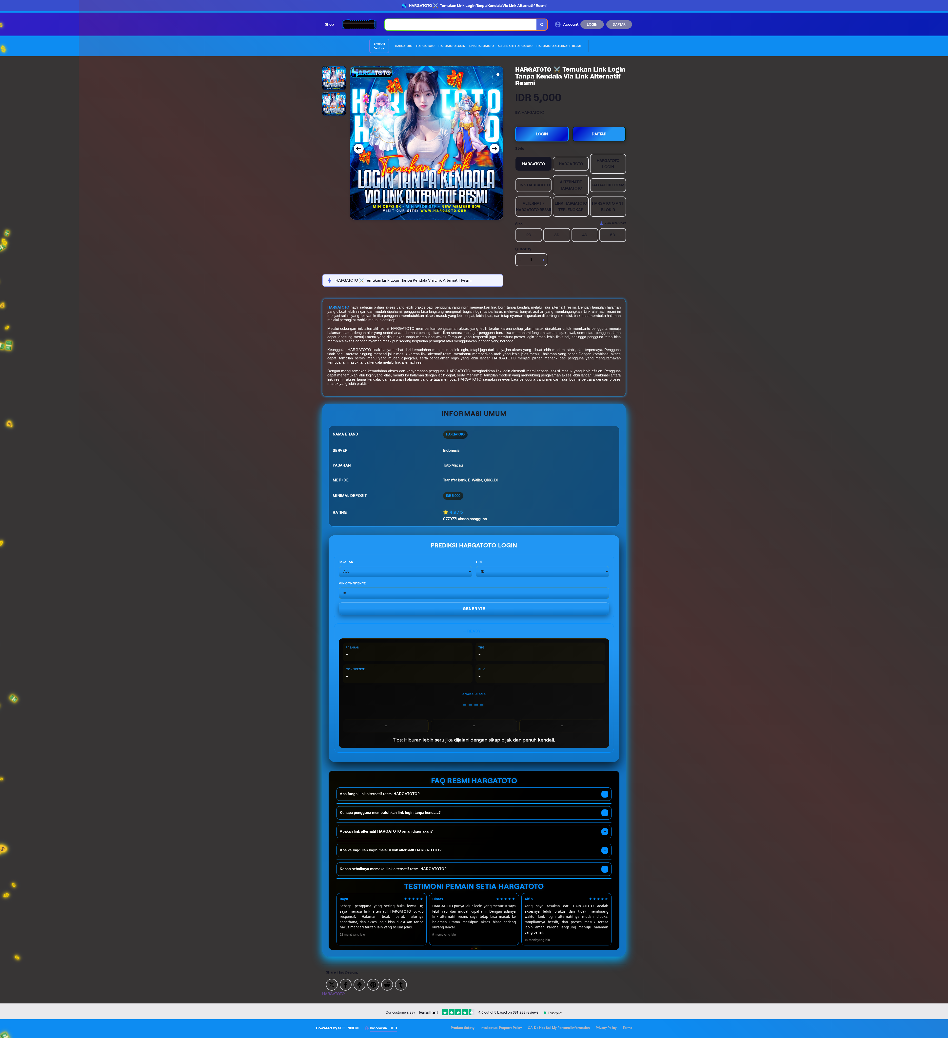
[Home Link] (359, 24)
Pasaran (346, 561)
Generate (474, 609)
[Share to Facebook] (346, 984)
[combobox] (461, 24)
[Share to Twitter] (332, 984)
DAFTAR (619, 24)
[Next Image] (494, 149)
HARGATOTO (338, 307)
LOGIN (592, 24)
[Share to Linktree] (359, 984)
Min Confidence (352, 583)
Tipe (479, 561)
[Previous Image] (359, 149)
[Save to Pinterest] (373, 984)
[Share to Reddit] (387, 984)
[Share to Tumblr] (401, 984)
